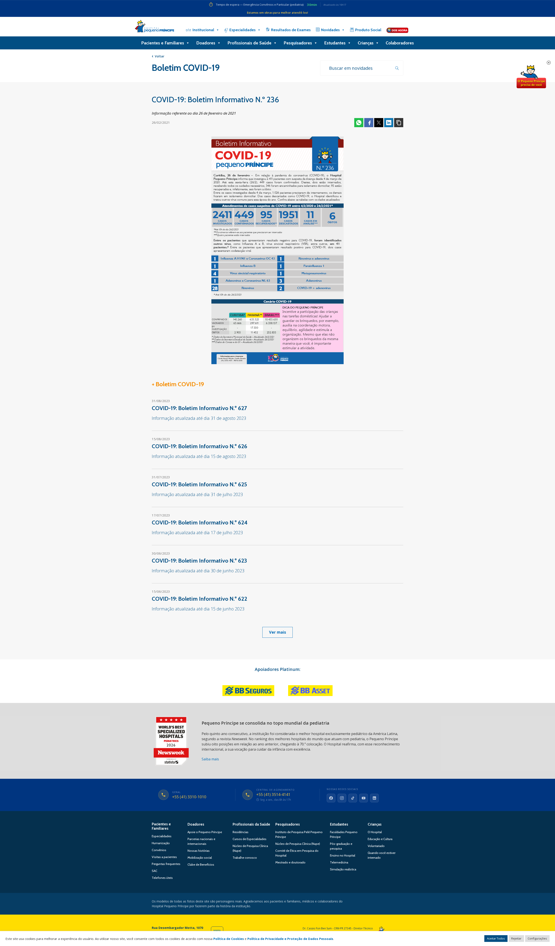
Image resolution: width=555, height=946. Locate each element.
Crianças (366, 42)
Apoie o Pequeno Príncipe (205, 832)
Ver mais (277, 632)
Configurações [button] (537, 938)
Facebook (368, 122)
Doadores (205, 42)
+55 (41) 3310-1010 (189, 797)
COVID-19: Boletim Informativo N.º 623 (199, 560)
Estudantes (335, 42)
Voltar (159, 56)
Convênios (159, 850)
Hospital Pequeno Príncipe (154, 27)
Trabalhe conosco (245, 858)
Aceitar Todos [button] (496, 938)
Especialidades (242, 30)
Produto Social (368, 30)
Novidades (330, 30)
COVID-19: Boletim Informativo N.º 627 (199, 408)
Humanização (161, 843)
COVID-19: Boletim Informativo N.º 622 (199, 598)
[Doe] (397, 29)
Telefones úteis (162, 878)
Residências (240, 832)
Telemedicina (339, 862)
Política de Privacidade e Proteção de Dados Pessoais (290, 938)
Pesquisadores (298, 42)
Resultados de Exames (291, 30)
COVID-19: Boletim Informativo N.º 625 (199, 484)
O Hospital (375, 832)
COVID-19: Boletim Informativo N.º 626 (199, 446)
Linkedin (388, 122)
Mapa (217, 931)
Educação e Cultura (380, 839)
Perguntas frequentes (166, 864)
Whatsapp (358, 122)
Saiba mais (210, 759)
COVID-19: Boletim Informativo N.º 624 (200, 522)
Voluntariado (376, 846)
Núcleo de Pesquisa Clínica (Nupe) (297, 844)
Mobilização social (200, 858)
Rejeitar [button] (516, 938)
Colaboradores (400, 42)
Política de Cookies (228, 938)
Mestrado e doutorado (290, 862)
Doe (531, 77)
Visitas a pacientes (164, 857)
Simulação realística (343, 869)
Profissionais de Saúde (249, 42)
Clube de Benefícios (201, 864)
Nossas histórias (199, 851)
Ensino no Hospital (342, 855)
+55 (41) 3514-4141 (273, 794)
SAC (154, 871)
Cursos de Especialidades (249, 839)
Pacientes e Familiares (162, 42)
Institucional (203, 30)
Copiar (398, 122)
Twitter (378, 122)
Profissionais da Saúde (251, 824)
